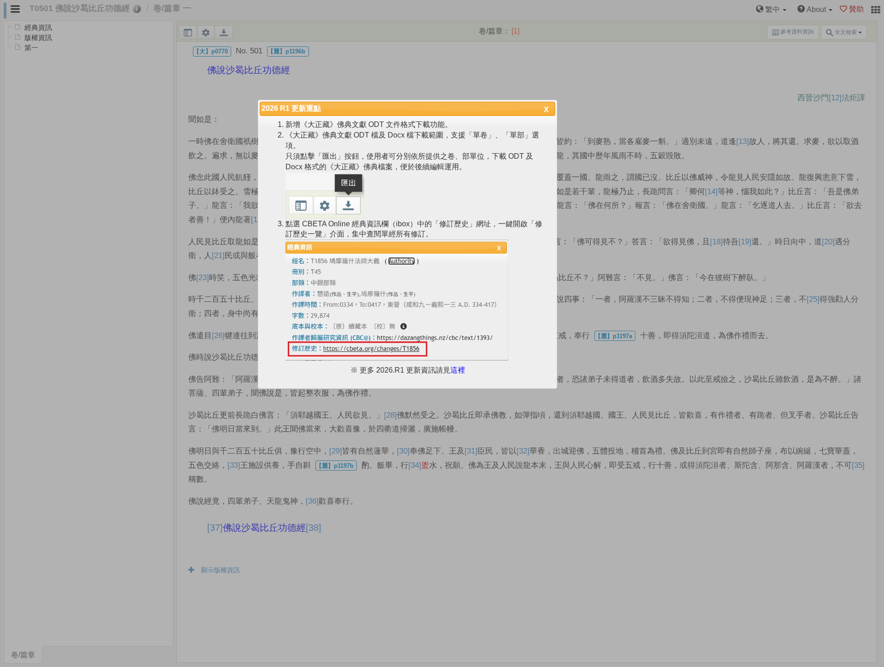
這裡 (457, 370)
